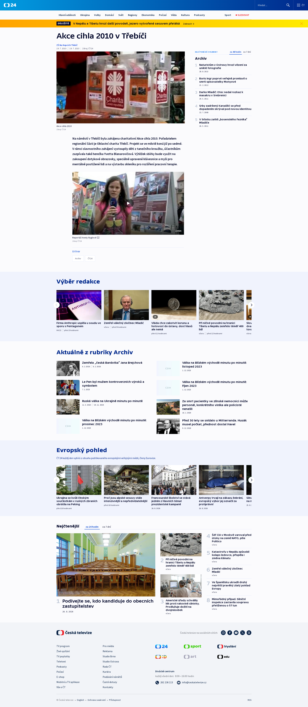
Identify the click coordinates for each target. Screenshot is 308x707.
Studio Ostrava (111, 661)
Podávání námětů (112, 676)
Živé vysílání (63, 651)
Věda (174, 15)
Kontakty (108, 687)
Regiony (132, 15)
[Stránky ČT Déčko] (161, 656)
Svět (121, 15)
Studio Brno (109, 656)
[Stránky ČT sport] (192, 646)
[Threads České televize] (249, 632)
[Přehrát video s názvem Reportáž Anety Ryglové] (128, 203)
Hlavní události (67, 15)
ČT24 (90, 258)
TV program (63, 646)
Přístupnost (115, 699)
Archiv (78, 258)
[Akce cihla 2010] (120, 87)
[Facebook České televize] (229, 632)
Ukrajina (85, 15)
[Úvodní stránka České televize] (74, 632)
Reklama (107, 651)
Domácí (109, 15)
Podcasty (199, 15)
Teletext (61, 661)
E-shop (60, 676)
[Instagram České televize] (223, 632)
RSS (250, 699)
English (80, 699)
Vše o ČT (61, 687)
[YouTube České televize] (236, 632)
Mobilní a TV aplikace (68, 682)
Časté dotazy (110, 682)
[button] (128, 203)
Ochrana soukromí (97, 699)
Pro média (108, 646)
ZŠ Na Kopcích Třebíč (66, 45)
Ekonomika (148, 15)
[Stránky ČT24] (161, 646)
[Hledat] (288, 5)
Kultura (185, 15)
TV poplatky (63, 656)
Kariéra (107, 671)
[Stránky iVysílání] (226, 646)
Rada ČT (107, 666)
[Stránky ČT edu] (223, 656)
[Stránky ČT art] (190, 656)
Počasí (163, 15)
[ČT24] (10, 5)
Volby (97, 15)
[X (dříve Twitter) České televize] (242, 632)
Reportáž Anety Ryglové (84, 237)
